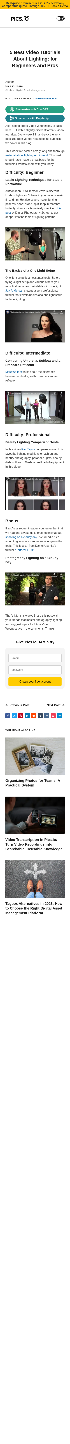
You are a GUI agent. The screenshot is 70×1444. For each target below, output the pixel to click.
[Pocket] (53, 715)
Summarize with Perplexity (32, 118)
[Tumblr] (40, 715)
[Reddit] (33, 715)
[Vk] (46, 715)
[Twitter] (14, 715)
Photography (43, 98)
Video (55, 98)
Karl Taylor (28, 449)
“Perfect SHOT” (24, 550)
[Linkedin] (27, 715)
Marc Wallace (14, 371)
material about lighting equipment (26, 155)
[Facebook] (7, 715)
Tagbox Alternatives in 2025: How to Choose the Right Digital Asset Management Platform (33, 908)
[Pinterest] (20, 715)
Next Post (54, 705)
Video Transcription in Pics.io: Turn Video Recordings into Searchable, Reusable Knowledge (33, 844)
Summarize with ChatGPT (32, 109)
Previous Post (19, 705)
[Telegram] (59, 715)
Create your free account (35, 681)
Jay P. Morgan (14, 290)
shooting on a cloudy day (21, 537)
